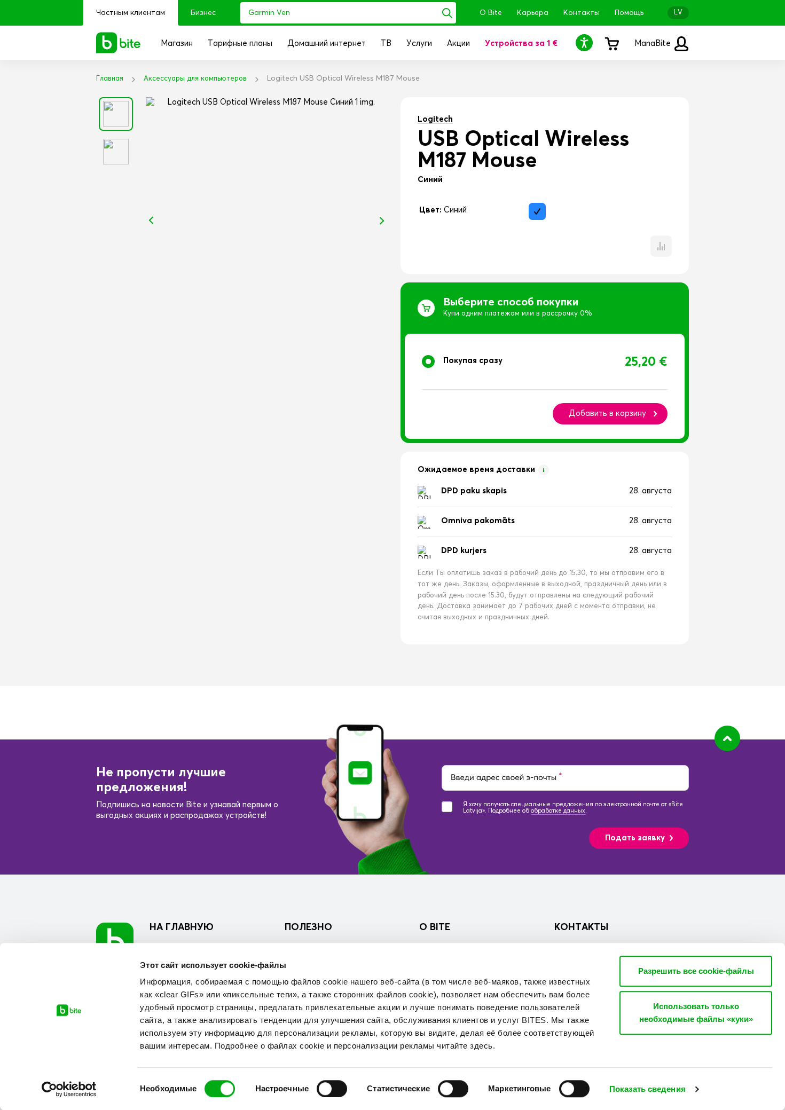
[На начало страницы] (727, 738)
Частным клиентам (130, 13)
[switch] (332, 1088)
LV (678, 12)
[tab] (545, 386)
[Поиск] (447, 12)
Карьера (532, 13)
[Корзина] (611, 42)
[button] (586, 42)
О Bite (491, 13)
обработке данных (558, 811)
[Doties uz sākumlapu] (115, 941)
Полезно (308, 927)
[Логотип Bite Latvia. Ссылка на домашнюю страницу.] (118, 42)
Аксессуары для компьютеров (195, 78)
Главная (109, 78)
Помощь (629, 13)
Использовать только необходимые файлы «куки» (696, 1013)
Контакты (581, 13)
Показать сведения (647, 1088)
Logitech (435, 119)
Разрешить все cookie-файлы (696, 970)
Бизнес (203, 13)
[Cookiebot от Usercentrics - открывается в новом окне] (69, 1089)
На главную (182, 927)
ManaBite (653, 44)
